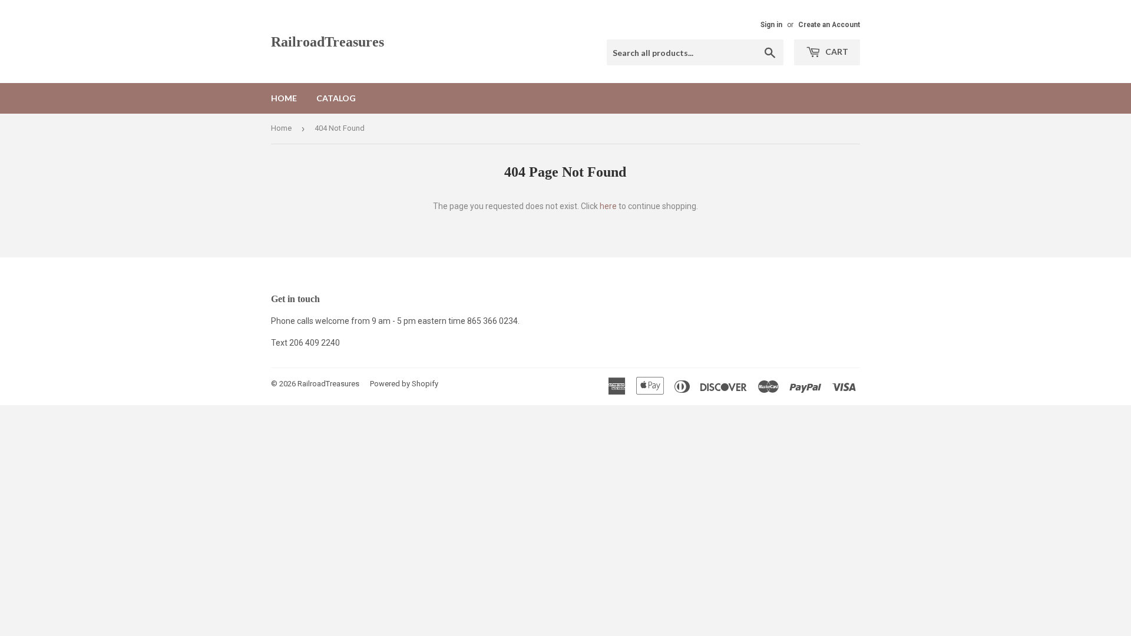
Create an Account (829, 25)
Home (284, 98)
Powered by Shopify (404, 383)
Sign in (771, 25)
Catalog (336, 98)
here (608, 206)
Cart (836, 52)
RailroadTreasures (327, 41)
